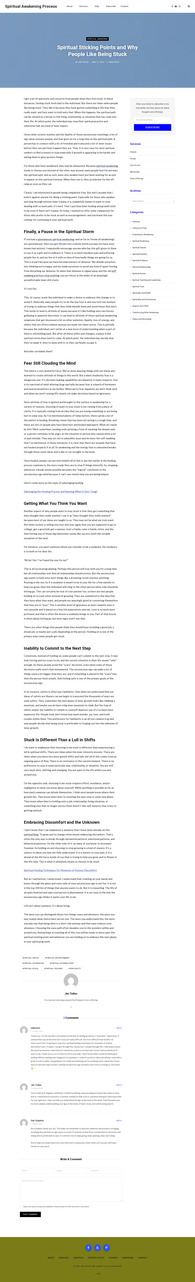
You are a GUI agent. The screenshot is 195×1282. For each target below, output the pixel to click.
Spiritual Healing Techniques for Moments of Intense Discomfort (60, 870)
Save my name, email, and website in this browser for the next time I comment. (56, 1207)
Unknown (35, 1028)
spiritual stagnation (33, 963)
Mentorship (135, 172)
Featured (136, 222)
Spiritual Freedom (139, 254)
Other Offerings (136, 178)
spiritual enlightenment (57, 958)
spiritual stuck (30, 969)
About (51, 1258)
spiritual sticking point (62, 963)
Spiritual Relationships (141, 267)
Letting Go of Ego (139, 228)
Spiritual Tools (138, 286)
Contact (142, 1258)
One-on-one (135, 165)
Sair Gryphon (37, 1120)
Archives (78, 1258)
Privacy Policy (96, 1258)
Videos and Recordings (141, 319)
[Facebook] (88, 1247)
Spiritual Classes (139, 248)
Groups (133, 159)
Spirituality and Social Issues (144, 299)
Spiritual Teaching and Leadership (146, 280)
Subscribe (127, 1258)
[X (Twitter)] (97, 1247)
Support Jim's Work (140, 306)
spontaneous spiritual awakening (55, 239)
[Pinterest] (106, 1247)
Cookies (113, 1258)
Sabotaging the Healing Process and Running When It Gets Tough (60, 491)
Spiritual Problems (140, 260)
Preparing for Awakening (142, 234)
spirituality (75, 969)
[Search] (188, 6)
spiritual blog (31, 834)
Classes (133, 152)
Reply (119, 1028)
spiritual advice (30, 958)
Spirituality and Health (141, 293)
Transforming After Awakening (145, 312)
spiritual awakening (107, 165)
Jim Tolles (83, 62)
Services (64, 1258)
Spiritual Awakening (97, 39)
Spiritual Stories (139, 273)
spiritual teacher (53, 969)
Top (98, 1274)
